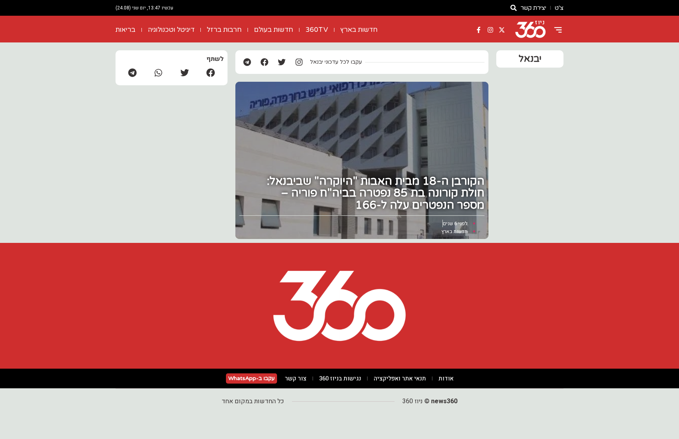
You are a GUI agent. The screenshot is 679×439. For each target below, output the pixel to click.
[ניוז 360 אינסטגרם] (490, 30)
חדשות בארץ (359, 30)
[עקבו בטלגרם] (247, 62)
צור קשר (295, 378)
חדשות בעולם (273, 30)
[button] (211, 72)
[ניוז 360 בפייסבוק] (478, 30)
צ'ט (559, 7)
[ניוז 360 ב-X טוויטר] (502, 30)
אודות (446, 378)
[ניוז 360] (530, 30)
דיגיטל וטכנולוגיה (171, 30)
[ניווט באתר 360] (557, 29)
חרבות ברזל (224, 30)
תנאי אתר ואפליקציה (400, 378)
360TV (316, 30)
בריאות (126, 30)
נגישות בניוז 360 (340, 378)
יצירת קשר (533, 7)
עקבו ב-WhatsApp (251, 378)
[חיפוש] (513, 8)
